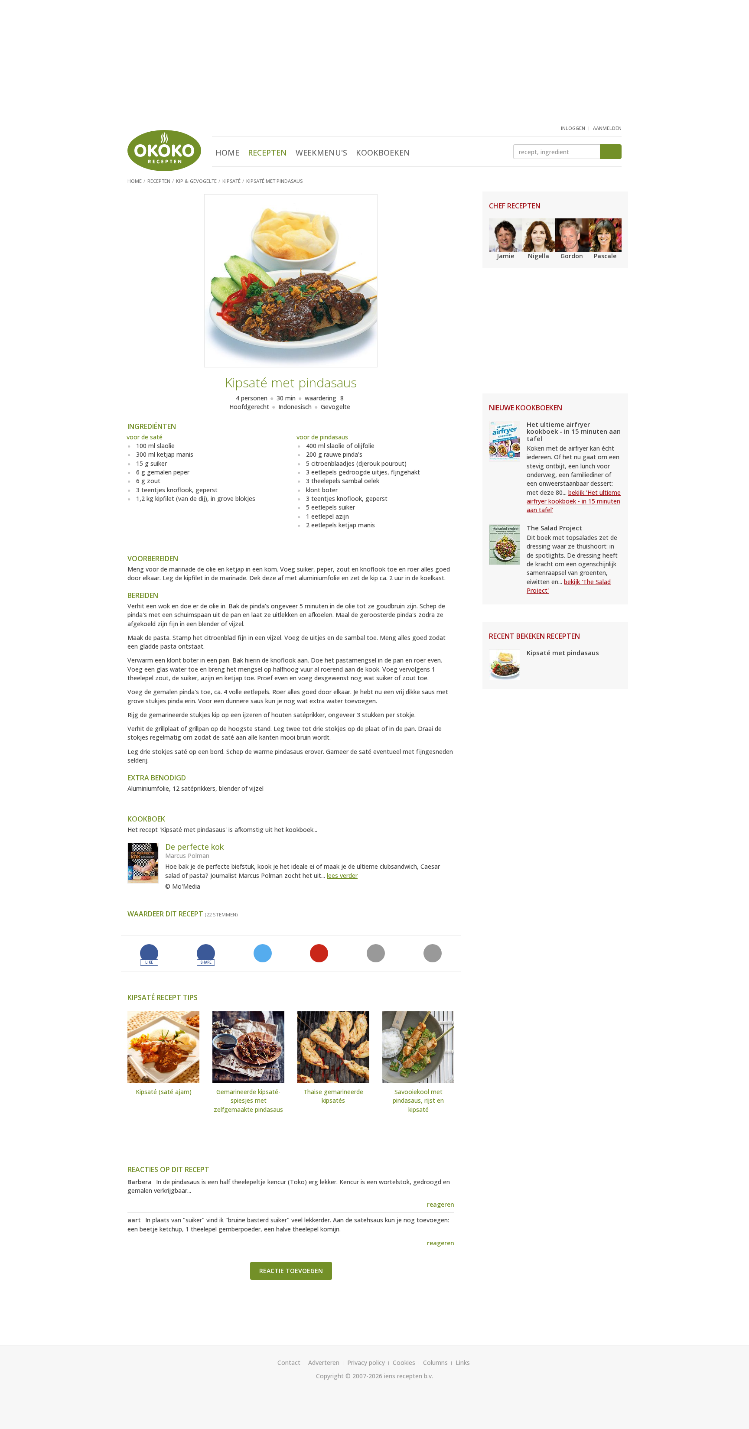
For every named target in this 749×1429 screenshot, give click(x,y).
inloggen (573, 128)
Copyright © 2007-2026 (349, 1376)
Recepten (267, 152)
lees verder (342, 875)
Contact (288, 1362)
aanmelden (607, 128)
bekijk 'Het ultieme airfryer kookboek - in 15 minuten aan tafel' (574, 501)
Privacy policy (366, 1362)
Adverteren (323, 1362)
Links (463, 1362)
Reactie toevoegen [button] (291, 1271)
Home (227, 152)
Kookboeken (383, 152)
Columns (435, 1362)
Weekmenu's (321, 152)
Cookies (404, 1362)
